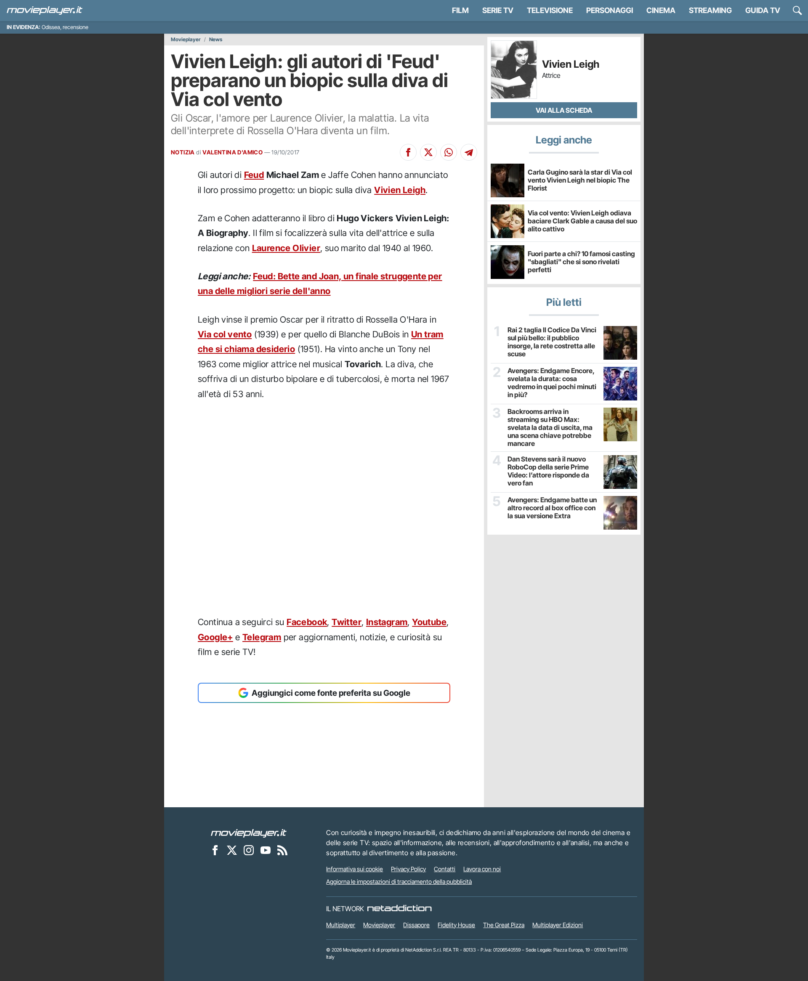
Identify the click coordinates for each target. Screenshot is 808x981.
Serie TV (497, 10)
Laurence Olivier (286, 248)
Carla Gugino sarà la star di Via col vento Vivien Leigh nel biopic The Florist (580, 180)
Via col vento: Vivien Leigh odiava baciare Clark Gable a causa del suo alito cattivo (582, 221)
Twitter (346, 622)
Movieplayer (186, 39)
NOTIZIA (183, 152)
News (215, 39)
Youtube (429, 622)
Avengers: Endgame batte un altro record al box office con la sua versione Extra (552, 508)
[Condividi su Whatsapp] (448, 152)
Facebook (307, 622)
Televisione (550, 10)
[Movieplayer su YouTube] (265, 849)
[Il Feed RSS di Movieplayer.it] (282, 849)
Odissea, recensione (65, 27)
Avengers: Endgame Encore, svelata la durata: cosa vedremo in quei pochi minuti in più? (552, 383)
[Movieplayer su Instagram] (248, 849)
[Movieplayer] (249, 832)
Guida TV (762, 10)
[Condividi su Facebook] (408, 152)
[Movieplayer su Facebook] (215, 849)
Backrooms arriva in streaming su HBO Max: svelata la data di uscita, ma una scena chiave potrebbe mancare (550, 428)
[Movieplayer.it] (44, 10)
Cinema (660, 10)
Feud (254, 175)
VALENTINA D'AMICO (232, 152)
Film (460, 10)
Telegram (261, 637)
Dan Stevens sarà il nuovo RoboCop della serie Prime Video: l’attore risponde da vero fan (548, 471)
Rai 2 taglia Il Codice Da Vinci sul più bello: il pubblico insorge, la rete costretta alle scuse (552, 342)
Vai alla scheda (564, 110)
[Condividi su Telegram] (468, 152)
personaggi (609, 10)
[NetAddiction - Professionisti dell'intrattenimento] (399, 909)
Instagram (387, 622)
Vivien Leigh (399, 190)
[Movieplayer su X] (231, 849)
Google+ (215, 637)
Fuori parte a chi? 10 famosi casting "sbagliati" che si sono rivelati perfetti (581, 261)
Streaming (710, 10)
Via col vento (225, 334)
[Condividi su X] (428, 152)
